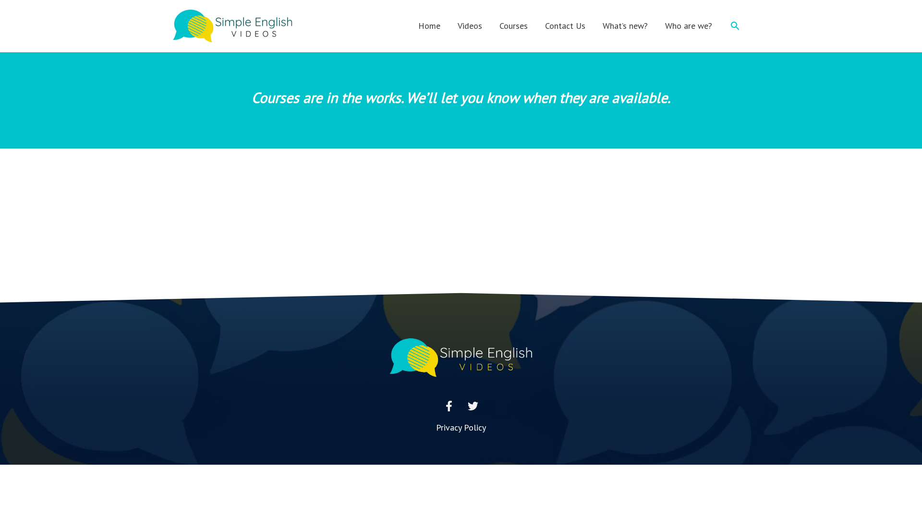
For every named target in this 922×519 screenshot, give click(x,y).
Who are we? (688, 25)
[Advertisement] (461, 220)
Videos (470, 25)
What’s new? (625, 25)
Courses (513, 25)
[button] (734, 25)
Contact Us (565, 25)
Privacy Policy (461, 427)
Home (429, 25)
